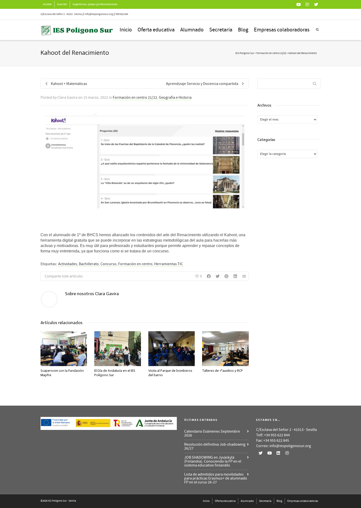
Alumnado (192, 29)
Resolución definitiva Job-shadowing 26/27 (214, 446)
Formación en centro (135, 263)
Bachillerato (89, 263)
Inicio (126, 29)
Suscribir (62, 4)
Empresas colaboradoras (281, 29)
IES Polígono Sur (244, 53)
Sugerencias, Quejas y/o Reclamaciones (94, 4)
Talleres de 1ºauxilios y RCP (222, 371)
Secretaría (220, 29)
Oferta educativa (156, 29)
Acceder (47, 4)
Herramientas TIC (168, 263)
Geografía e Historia (175, 97)
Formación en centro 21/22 (135, 97)
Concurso (108, 263)
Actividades (67, 263)
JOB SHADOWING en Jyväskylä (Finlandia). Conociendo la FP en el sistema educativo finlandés (212, 461)
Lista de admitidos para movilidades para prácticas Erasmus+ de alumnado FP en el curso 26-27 (215, 478)
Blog (243, 29)
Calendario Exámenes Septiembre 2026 (212, 433)
